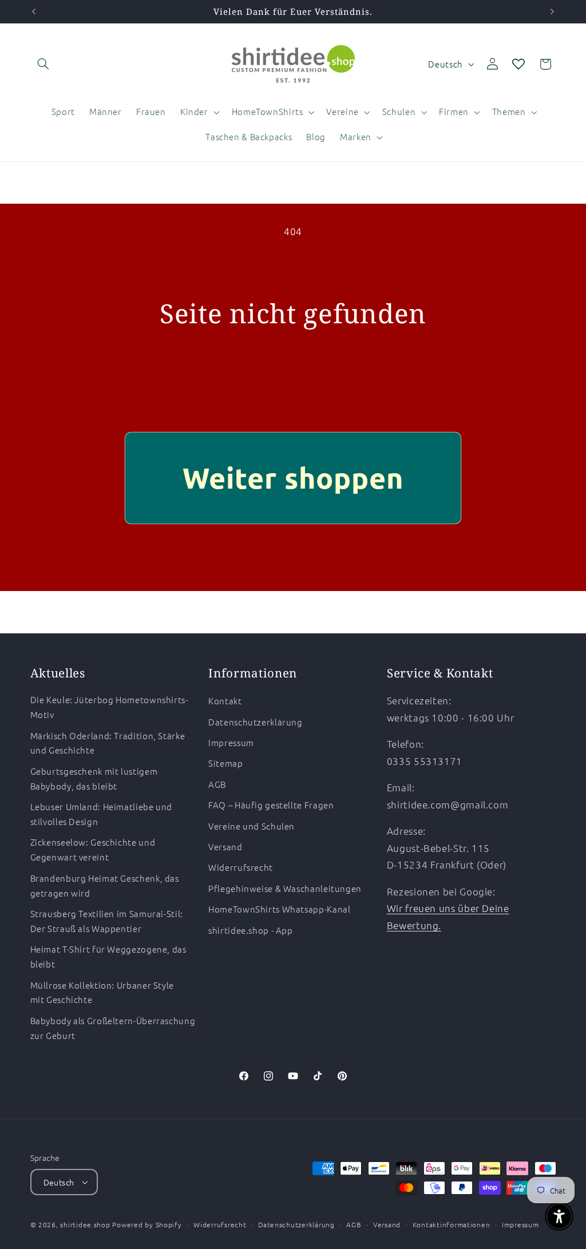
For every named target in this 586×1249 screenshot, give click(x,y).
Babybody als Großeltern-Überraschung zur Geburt (113, 1027)
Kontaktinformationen (451, 1224)
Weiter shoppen (293, 477)
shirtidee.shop (85, 1224)
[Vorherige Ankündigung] (33, 11)
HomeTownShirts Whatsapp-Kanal (279, 909)
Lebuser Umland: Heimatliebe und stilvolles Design (101, 813)
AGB (217, 784)
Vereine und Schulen (251, 826)
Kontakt (224, 701)
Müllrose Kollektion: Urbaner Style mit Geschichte (102, 992)
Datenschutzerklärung (255, 722)
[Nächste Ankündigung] (552, 11)
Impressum (231, 742)
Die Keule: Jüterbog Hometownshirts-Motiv (109, 706)
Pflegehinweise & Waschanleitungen (285, 888)
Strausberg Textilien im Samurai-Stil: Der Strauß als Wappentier (106, 920)
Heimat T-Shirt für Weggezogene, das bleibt (108, 956)
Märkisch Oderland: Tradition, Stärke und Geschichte (107, 742)
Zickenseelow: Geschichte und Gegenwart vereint (93, 849)
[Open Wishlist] (518, 64)
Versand (225, 846)
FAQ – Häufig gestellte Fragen (271, 805)
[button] (43, 64)
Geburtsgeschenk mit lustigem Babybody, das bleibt (94, 778)
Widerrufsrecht (240, 867)
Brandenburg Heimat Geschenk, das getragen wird (104, 885)
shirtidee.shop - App (250, 930)
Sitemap (225, 763)
